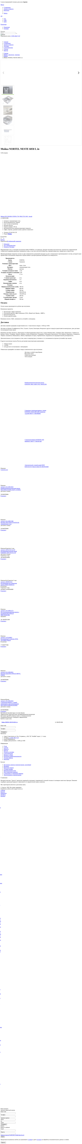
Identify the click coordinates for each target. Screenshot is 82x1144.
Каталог (3, 31)
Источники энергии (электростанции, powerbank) (17, 764)
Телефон (3, 728)
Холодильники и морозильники (12, 775)
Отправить (3, 732)
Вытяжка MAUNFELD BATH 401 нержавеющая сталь (10, 523)
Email (2, 1129)
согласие (39, 1139)
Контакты (6, 10)
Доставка (6, 46)
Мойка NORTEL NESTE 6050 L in (10, 722)
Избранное (4, 793)
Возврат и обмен (8, 755)
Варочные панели (9, 767)
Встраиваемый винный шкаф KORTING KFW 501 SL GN (9, 552)
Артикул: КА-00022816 (7, 701)
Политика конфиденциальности (12, 756)
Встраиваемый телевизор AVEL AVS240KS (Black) (9, 639)
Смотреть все (4, 469)
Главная (6, 42)
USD (5, 20)
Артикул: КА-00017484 (7, 521)
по (1, 1121)
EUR (5, 21)
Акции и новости (8, 9)
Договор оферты (8, 758)
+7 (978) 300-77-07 (15, 36)
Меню (2, 4)
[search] (16, 33)
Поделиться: (4, 241)
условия (30, 1139)
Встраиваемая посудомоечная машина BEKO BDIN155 (9, 584)
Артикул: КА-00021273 (7, 610)
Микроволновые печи (10, 770)
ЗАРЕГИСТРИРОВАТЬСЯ (16, 1135)
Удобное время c (5, 1118)
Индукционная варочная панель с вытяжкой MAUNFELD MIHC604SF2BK (10, 613)
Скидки (6, 49)
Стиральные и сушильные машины (13, 773)
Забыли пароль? (5, 1135)
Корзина (3, 796)
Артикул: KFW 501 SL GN (8, 550)
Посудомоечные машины (11, 772)
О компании (7, 7)
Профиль (3, 794)
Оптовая (6, 28)
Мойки (10, 234)
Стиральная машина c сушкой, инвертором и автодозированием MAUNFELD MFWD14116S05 (10, 704)
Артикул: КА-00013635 (7, 487)
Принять (3, 1142)
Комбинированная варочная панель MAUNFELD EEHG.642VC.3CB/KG (11, 489)
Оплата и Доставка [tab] (9, 247)
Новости (6, 749)
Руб (5, 18)
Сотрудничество (8, 47)
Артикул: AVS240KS (6, 637)
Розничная (3, 24)
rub (1, 16)
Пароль (3, 1132)
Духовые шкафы (8, 769)
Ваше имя (3, 725)
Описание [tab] (6, 244)
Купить (3, 239)
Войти (5, 13)
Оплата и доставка (9, 752)
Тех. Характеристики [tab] (9, 245)
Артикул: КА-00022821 (7, 672)
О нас (5, 746)
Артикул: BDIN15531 (6, 582)
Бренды (6, 50)
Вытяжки (6, 766)
